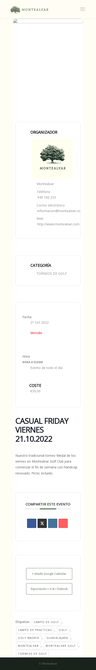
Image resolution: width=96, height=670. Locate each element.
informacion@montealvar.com (60, 211)
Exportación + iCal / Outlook (49, 589)
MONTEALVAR (28, 645)
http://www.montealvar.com (58, 224)
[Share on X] (42, 523)
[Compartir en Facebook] (31, 523)
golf (63, 630)
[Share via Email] (63, 523)
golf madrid (29, 638)
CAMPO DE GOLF (46, 622)
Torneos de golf (32, 653)
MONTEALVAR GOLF (61, 645)
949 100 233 (46, 197)
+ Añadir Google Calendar (49, 574)
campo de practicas (35, 630)
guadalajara (57, 638)
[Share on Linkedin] (52, 523)
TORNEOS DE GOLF (51, 273)
